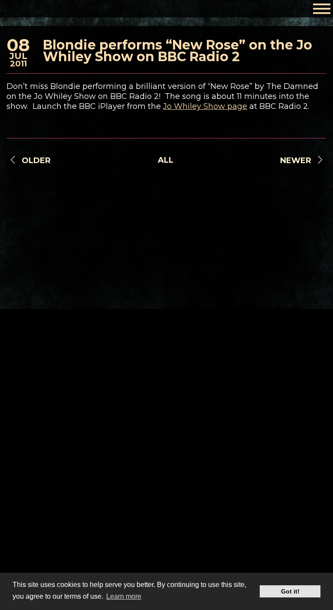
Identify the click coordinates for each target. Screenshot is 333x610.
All (165, 160)
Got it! (290, 591)
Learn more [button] (123, 596)
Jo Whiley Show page (205, 106)
